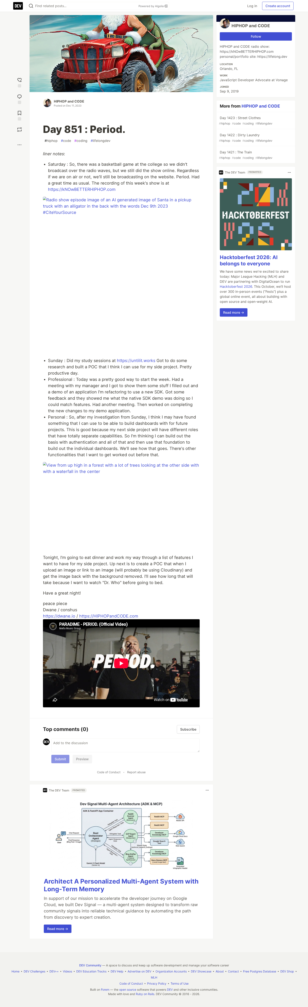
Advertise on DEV (139, 971)
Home (15, 971)
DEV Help (117, 971)
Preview (82, 759)
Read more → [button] (57, 929)
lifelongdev (100, 141)
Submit (60, 759)
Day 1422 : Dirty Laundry (245, 137)
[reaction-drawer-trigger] (19, 82)
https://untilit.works (136, 360)
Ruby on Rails (145, 994)
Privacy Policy (156, 983)
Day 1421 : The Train (245, 154)
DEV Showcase (201, 971)
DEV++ (54, 971)
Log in (252, 6)
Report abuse (136, 772)
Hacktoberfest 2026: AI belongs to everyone (249, 260)
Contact (233, 971)
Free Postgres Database (259, 971)
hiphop (51, 141)
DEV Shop (287, 971)
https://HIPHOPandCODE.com (108, 616)
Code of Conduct (108, 772)
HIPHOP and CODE (69, 101)
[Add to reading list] (19, 115)
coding (80, 141)
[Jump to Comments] (19, 98)
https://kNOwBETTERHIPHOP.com (81, 189)
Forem (105, 989)
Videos (67, 971)
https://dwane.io (59, 616)
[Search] (31, 6)
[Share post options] (19, 145)
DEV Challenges (34, 971)
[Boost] (19, 129)
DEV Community (90, 965)
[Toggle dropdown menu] (207, 790)
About (220, 971)
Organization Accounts (171, 971)
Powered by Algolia (151, 6)
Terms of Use (180, 983)
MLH (154, 977)
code (66, 141)
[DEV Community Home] (18, 6)
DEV (170, 989)
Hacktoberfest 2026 (236, 287)
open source (127, 989)
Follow (256, 36)
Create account (277, 6)
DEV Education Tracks (91, 971)
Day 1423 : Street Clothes (245, 120)
